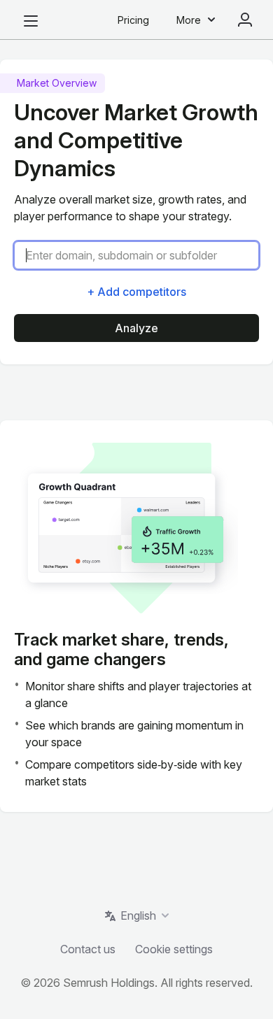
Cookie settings (174, 949)
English (138, 915)
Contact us (87, 949)
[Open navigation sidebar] (31, 21)
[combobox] (142, 255)
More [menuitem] (188, 20)
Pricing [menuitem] (133, 20)
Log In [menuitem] (245, 19)
